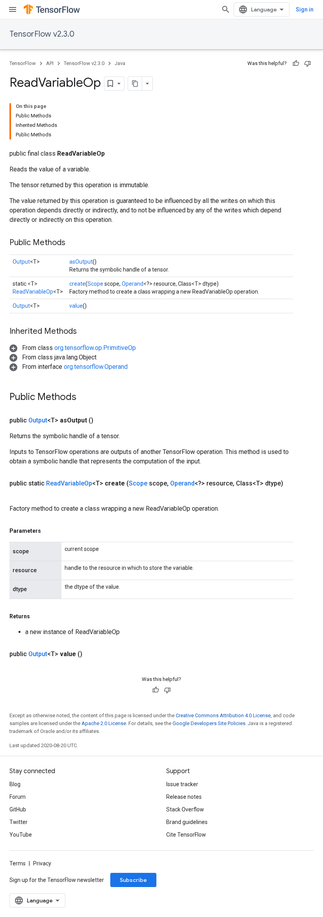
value (76, 306)
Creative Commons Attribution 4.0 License (223, 715)
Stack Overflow (185, 809)
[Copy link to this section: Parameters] (49, 531)
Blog (14, 784)
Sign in (305, 9)
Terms (17, 863)
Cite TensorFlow (186, 834)
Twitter (18, 822)
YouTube (20, 834)
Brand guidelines (187, 822)
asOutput (81, 262)
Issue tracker (182, 784)
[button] (72, 348)
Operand (132, 284)
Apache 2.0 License (104, 723)
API (50, 63)
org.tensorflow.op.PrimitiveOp (95, 348)
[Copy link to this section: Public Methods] (73, 243)
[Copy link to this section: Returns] (38, 616)
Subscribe (133, 880)
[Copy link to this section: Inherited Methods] (85, 332)
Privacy (42, 863)
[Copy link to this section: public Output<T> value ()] (92, 654)
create (77, 284)
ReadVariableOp (33, 291)
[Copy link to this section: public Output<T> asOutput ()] (103, 420)
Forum (17, 797)
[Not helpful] (308, 63)
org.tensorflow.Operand (96, 366)
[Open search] (225, 9)
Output (21, 262)
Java (120, 63)
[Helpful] (296, 63)
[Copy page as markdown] (135, 83)
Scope (95, 284)
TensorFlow (22, 63)
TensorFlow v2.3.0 (41, 34)
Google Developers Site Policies (209, 723)
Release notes (184, 797)
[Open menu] (12, 9)
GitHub (17, 809)
